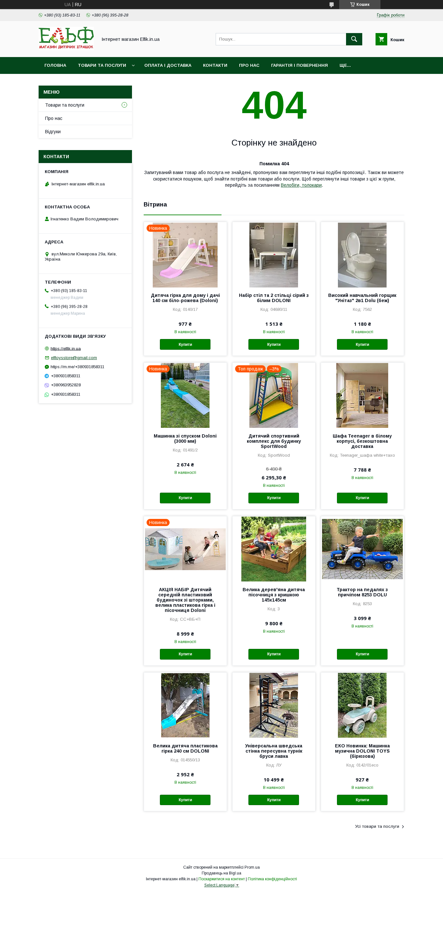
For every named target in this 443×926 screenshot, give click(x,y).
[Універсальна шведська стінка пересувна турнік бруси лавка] (274, 705)
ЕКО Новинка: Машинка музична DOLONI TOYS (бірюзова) (362, 751)
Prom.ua (252, 867)
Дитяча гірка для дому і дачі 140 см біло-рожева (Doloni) (185, 298)
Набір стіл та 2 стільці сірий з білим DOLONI (274, 298)
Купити (185, 344)
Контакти (215, 65)
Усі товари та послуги (377, 826)
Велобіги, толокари (301, 185)
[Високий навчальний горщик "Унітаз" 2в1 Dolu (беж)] (362, 254)
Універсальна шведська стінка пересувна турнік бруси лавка (273, 751)
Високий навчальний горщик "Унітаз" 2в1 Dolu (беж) (362, 298)
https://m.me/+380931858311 (77, 366)
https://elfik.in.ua (66, 348)
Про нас (249, 65)
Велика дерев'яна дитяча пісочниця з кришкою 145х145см (274, 595)
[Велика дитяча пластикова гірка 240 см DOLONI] (185, 705)
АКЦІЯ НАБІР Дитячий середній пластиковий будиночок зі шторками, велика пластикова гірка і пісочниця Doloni (185, 600)
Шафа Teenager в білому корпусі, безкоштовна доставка (362, 441)
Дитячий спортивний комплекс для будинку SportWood (274, 441)
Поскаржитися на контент (221, 879)
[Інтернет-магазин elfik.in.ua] (66, 48)
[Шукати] (354, 39)
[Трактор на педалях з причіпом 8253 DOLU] (362, 548)
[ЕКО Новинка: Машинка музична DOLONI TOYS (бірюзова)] (362, 705)
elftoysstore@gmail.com (74, 357)
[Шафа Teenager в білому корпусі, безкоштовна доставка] (362, 395)
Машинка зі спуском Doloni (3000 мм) (185, 438)
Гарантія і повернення (299, 65)
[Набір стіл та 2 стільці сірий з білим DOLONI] (274, 254)
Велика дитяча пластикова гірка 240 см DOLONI (185, 748)
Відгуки (53, 131)
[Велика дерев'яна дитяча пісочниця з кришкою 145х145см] (274, 548)
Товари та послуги (102, 65)
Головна (55, 65)
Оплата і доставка (167, 65)
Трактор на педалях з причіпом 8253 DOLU (362, 592)
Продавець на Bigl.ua (221, 873)
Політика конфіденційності (272, 879)
